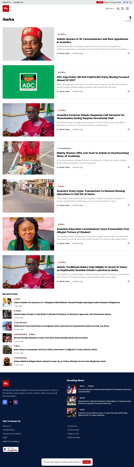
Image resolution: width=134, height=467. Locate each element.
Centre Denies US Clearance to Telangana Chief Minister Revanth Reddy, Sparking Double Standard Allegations (67, 302)
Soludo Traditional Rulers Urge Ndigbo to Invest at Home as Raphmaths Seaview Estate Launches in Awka (92, 268)
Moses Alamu (64, 53)
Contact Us (18, 2)
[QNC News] (6, 8)
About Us (7, 2)
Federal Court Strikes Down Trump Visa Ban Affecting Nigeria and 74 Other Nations (102, 414)
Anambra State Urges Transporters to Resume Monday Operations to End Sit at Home (91, 192)
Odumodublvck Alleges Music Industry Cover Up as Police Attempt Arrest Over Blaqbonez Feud (59, 361)
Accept (86, 462)
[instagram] (130, 2)
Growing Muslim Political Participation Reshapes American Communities (104, 390)
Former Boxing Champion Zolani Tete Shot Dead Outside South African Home (51, 338)
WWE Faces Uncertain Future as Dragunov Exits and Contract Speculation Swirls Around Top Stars (61, 326)
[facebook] (124, 2)
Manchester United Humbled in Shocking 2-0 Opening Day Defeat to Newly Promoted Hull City (104, 402)
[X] (127, 2)
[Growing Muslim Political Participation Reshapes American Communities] (71, 389)
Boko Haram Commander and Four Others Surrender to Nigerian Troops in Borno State (55, 349)
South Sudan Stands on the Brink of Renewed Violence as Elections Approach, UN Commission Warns (62, 314)
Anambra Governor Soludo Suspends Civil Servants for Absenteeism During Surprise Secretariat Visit (90, 116)
